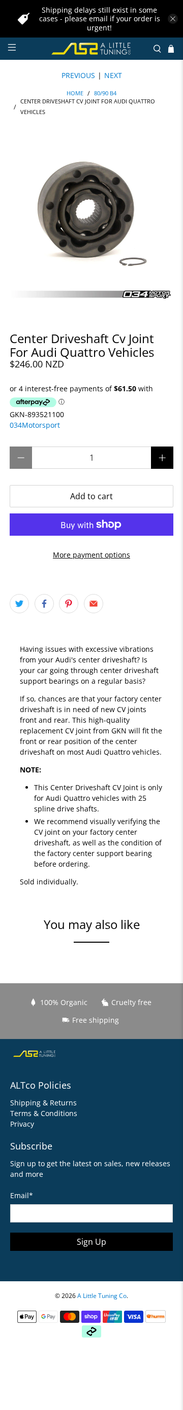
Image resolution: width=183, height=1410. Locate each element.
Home (75, 93)
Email (21, 1195)
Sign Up (91, 1241)
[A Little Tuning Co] (91, 48)
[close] (173, 19)
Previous (78, 75)
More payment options (91, 555)
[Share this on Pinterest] (68, 603)
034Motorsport (35, 425)
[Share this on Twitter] (19, 603)
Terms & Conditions (43, 1113)
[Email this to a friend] (93, 603)
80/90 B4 (105, 93)
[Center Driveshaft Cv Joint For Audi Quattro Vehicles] (91, 219)
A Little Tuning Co (102, 1296)
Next (113, 75)
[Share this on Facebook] (44, 603)
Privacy (22, 1124)
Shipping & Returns (43, 1102)
